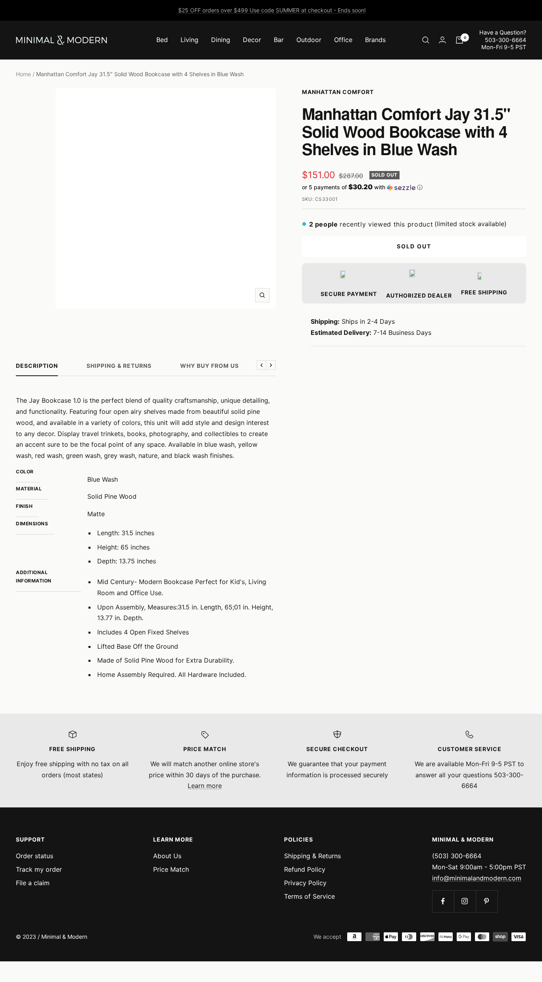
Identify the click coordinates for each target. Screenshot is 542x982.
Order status (34, 856)
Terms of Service (309, 896)
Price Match (171, 869)
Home (23, 74)
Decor (252, 40)
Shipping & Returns (119, 365)
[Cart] (459, 40)
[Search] (425, 40)
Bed (162, 40)
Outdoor (308, 40)
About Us (167, 856)
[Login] (442, 40)
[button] (414, 187)
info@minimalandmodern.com (476, 878)
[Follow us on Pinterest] (487, 901)
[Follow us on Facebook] (443, 901)
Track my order (39, 869)
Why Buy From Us (209, 365)
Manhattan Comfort (338, 91)
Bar (279, 40)
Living (189, 40)
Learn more (205, 786)
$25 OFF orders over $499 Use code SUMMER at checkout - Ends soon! (272, 10)
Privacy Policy (305, 883)
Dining (220, 40)
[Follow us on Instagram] (465, 901)
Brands (375, 40)
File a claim (33, 883)
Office (343, 40)
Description (37, 365)
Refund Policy (304, 869)
